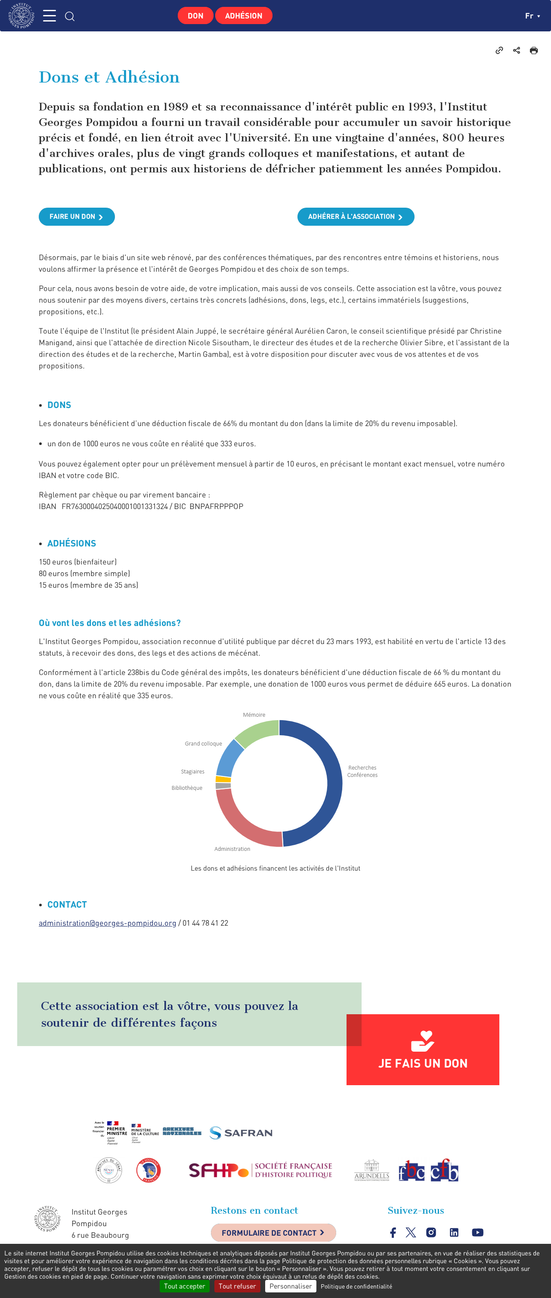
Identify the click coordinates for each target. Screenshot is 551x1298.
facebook (393, 1232)
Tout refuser (237, 1286)
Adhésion (244, 15)
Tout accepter (184, 1286)
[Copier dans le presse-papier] (499, 49)
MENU (49, 15)
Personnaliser (290, 1286)
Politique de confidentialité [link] (356, 1286)
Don (196, 15)
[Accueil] (24, 15)
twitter (411, 1232)
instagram (431, 1232)
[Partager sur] (516, 49)
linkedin (454, 1232)
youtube (477, 1232)
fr (530, 15)
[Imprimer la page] (533, 49)
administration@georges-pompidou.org (107, 922)
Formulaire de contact (269, 1232)
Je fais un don (423, 1063)
